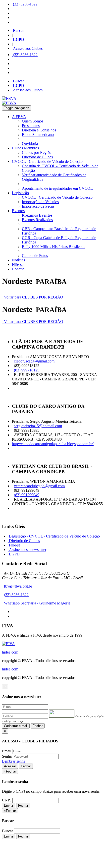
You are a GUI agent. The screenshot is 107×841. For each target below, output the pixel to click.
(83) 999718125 (26, 370)
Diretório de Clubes (37, 157)
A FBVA (19, 117)
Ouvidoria (30, 143)
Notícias (18, 260)
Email (6, 751)
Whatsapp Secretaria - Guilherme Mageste (37, 603)
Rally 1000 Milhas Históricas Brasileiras (53, 246)
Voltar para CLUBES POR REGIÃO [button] (32, 297)
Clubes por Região (36, 152)
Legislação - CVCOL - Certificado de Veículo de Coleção (54, 536)
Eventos (18, 211)
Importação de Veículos (40, 202)
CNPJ (6, 800)
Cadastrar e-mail (16, 726)
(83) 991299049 (26, 495)
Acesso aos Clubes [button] (27, 48)
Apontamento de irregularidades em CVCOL (57, 188)
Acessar (10, 766)
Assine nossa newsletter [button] (27, 549)
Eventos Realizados (37, 220)
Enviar (8, 805)
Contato (18, 269)
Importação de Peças (38, 206)
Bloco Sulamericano (38, 134)
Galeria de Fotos (35, 255)
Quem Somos (32, 121)
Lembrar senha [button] (13, 761)
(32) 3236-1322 (25, 4)
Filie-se (17, 264)
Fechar (38, 726)
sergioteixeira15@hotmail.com (38, 426)
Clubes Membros (25, 148)
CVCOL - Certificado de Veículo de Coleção (47, 161)
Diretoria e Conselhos (39, 130)
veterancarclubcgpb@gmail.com (39, 486)
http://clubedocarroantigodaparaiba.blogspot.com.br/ (53, 444)
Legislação (20, 193)
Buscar (18, 30)
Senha (7, 756)
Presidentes (31, 125)
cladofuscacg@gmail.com (34, 361)
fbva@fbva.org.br (18, 586)
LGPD (14, 554)
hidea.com (10, 652)
